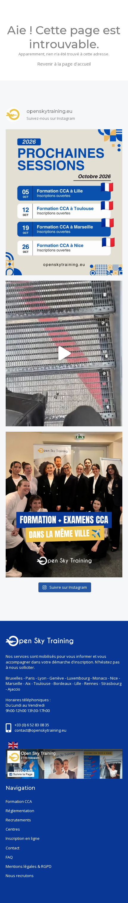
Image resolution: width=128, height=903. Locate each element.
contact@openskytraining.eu (40, 730)
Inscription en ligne (23, 838)
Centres (13, 829)
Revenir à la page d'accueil (64, 64)
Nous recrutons (20, 875)
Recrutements (18, 820)
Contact (12, 848)
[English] (12, 745)
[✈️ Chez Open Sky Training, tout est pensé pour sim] (64, 504)
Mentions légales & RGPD (28, 866)
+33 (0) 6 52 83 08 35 (32, 725)
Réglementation (20, 810)
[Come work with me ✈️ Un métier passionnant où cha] (64, 353)
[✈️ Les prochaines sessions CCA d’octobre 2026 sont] (64, 202)
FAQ (9, 857)
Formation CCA (19, 801)
